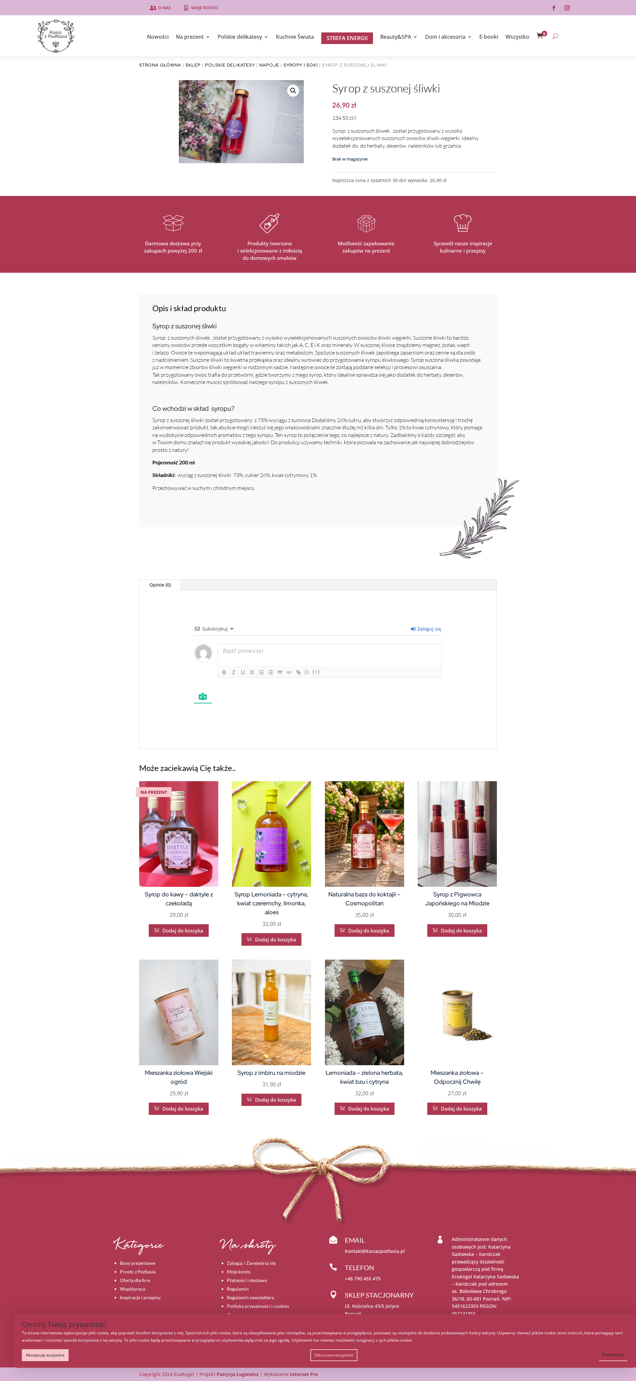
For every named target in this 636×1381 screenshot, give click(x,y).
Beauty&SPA (395, 37)
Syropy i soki (301, 65)
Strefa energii (347, 38)
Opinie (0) (160, 585)
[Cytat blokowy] (280, 672)
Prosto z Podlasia (137, 1271)
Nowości (158, 37)
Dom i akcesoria (445, 37)
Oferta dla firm (135, 1280)
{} (307, 671)
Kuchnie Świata (295, 37)
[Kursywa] (233, 672)
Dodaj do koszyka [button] (178, 930)
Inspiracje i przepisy (140, 1297)
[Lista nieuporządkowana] (270, 672)
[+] (316, 671)
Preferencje (613, 1354)
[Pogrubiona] (224, 672)
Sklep (193, 65)
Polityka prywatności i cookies (258, 1306)
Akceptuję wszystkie (45, 1355)
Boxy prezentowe (137, 1263)
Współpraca (132, 1289)
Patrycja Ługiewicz (238, 1374)
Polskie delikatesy (240, 37)
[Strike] (252, 672)
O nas (164, 8)
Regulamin (238, 1289)
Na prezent (190, 37)
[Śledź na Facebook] (554, 8)
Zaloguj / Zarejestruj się (251, 1263)
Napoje (269, 65)
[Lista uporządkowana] (261, 672)
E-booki (488, 37)
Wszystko (517, 37)
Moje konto (204, 8)
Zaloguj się (428, 629)
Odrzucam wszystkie (333, 1355)
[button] (293, 91)
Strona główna (160, 65)
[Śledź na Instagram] (567, 8)
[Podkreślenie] (242, 672)
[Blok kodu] (289, 672)
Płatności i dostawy (247, 1280)
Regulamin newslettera (250, 1297)
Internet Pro (304, 1374)
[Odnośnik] (298, 672)
